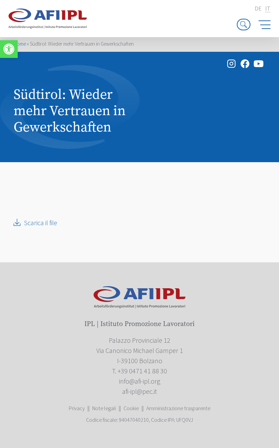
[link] (9, 49)
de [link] (258, 9)
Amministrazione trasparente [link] (178, 408)
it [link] (267, 9)
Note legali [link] (104, 408)
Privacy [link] (77, 408)
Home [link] (20, 44)
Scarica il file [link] (40, 223)
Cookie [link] (131, 408)
